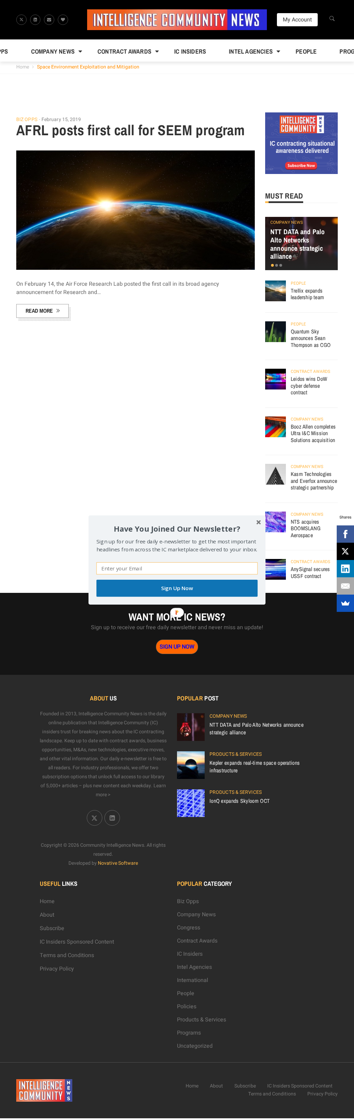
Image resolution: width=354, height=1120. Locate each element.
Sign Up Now (177, 588)
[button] (177, 528)
